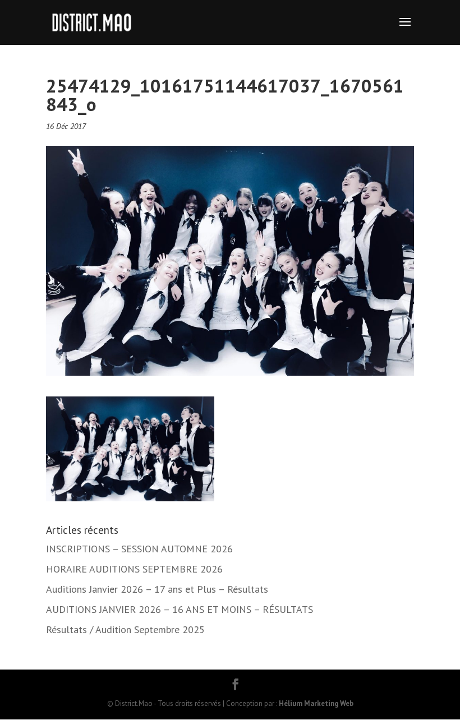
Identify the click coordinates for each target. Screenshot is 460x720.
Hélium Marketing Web (316, 703)
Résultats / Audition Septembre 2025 (125, 629)
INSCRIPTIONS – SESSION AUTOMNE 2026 (139, 548)
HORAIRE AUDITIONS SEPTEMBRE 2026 (134, 568)
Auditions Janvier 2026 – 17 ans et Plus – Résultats (157, 589)
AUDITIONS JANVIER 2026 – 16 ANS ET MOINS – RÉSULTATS (179, 609)
